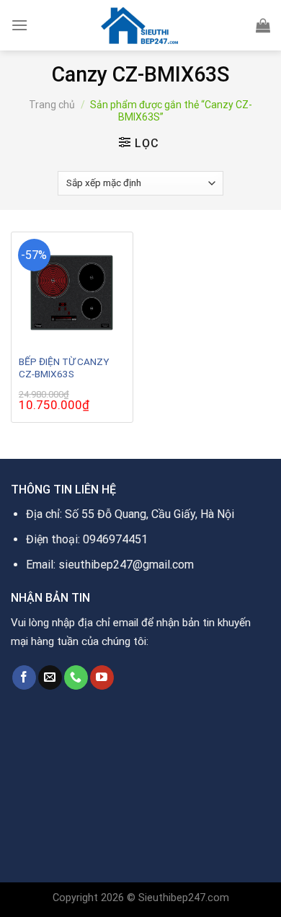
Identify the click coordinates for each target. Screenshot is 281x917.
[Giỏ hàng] (263, 25)
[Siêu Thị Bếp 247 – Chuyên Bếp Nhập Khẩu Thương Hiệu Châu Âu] (140, 25)
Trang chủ (52, 104)
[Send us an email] (50, 677)
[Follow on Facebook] (24, 677)
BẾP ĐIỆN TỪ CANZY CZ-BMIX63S (64, 368)
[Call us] (76, 677)
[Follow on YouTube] (102, 677)
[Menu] (19, 25)
